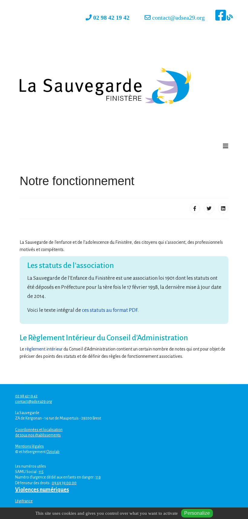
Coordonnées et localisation (39, 430)
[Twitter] (209, 208)
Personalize (197, 513)
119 (98, 477)
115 (41, 472)
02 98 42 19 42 (112, 17)
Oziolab (53, 452)
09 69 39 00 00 (64, 483)
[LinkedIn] (223, 208)
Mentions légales (29, 446)
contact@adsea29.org (178, 17)
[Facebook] (195, 208)
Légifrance (24, 501)
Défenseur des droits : (33, 483)
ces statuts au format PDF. (110, 310)
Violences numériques (42, 490)
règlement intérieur (44, 349)
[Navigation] (225, 146)
